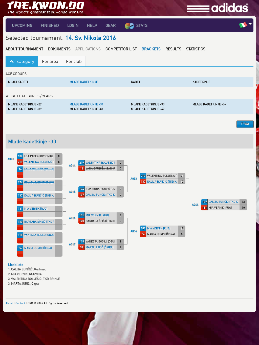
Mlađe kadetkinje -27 (24, 104)
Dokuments (59, 48)
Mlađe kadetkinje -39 (24, 109)
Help (92, 25)
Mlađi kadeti (18, 82)
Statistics (195, 48)
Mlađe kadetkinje (84, 82)
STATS (141, 25)
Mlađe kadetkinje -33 (147, 104)
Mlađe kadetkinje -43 (86, 109)
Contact (20, 303)
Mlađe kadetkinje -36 (209, 104)
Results (173, 48)
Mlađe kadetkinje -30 (86, 104)
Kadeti (136, 82)
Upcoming (22, 25)
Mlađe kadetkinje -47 (147, 109)
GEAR (110, 25)
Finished (50, 25)
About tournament (24, 48)
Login (73, 25)
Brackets (151, 48)
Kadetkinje (201, 82)
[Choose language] (250, 24)
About (9, 303)
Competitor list (121, 48)
